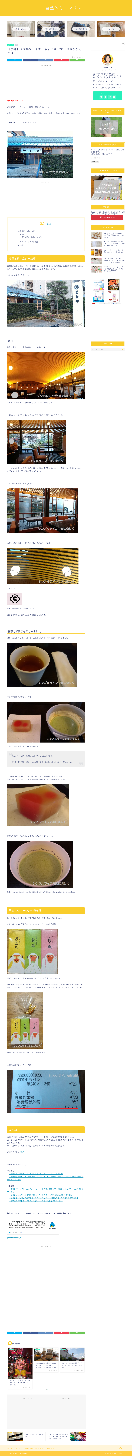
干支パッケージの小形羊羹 (28, 242)
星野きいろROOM (107, 217)
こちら (22, 1152)
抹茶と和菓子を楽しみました (32, 237)
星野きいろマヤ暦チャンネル (111, 88)
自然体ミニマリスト (66, 7)
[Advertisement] (46, 81)
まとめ (20, 245)
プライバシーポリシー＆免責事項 (18, 1453)
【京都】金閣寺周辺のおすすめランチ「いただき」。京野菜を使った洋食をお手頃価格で (43, 1198)
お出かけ (10, 45)
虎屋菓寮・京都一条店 (26, 231)
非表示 (49, 224)
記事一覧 (118, 84)
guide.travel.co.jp (14, 1237)
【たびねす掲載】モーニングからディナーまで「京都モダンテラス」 (36, 1201)
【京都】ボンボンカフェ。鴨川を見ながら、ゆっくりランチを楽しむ (36, 1174)
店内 (23, 234)
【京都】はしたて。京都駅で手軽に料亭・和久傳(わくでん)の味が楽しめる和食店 (40, 1195)
